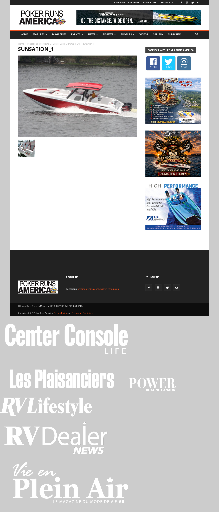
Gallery (158, 34)
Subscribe (119, 2)
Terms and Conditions (82, 313)
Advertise (133, 2)
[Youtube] (198, 2)
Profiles (126, 34)
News (91, 34)
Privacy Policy (60, 313)
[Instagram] (187, 2)
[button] (197, 34)
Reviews (108, 34)
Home (24, 34)
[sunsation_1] (77, 136)
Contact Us (166, 2)
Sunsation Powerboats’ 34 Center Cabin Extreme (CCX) (53, 43)
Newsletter (150, 2)
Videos (143, 34)
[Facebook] (181, 2)
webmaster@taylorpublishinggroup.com (98, 288)
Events (75, 34)
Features (38, 34)
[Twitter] (192, 2)
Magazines (59, 34)
